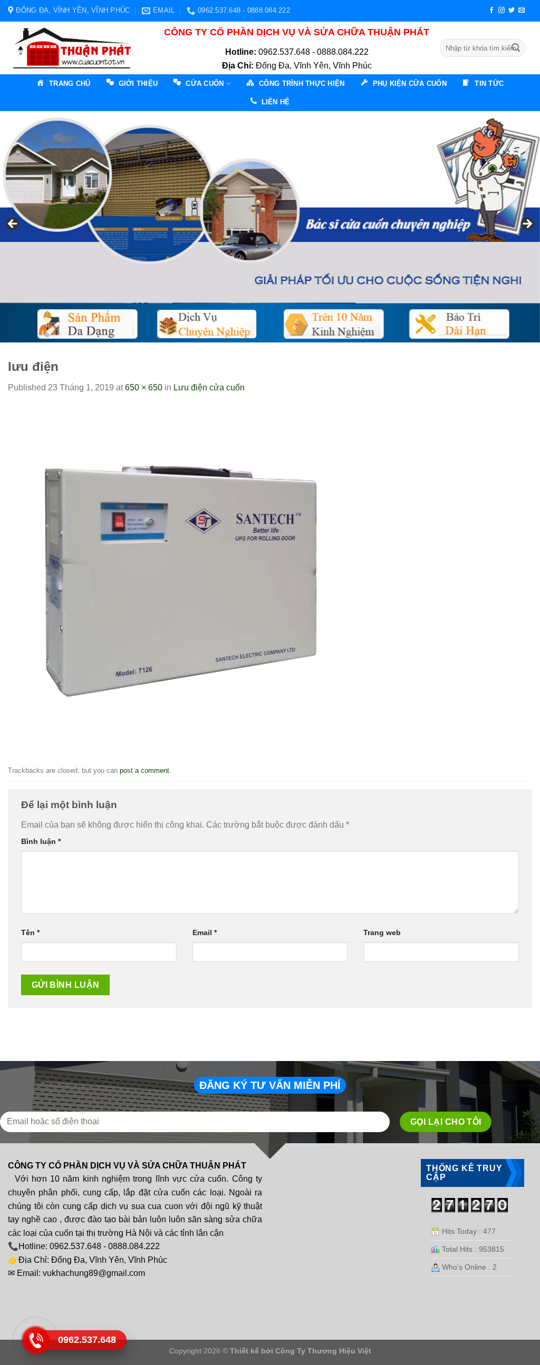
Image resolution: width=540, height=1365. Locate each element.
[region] (270, 226)
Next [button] (527, 224)
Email (204, 932)
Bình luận (41, 841)
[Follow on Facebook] (491, 10)
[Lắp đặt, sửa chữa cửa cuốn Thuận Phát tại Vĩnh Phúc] (75, 48)
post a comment (144, 770)
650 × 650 (143, 387)
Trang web (382, 932)
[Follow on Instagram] (501, 10)
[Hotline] (35, 1340)
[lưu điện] (179, 577)
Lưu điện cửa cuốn (209, 387)
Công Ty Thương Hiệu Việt (323, 1351)
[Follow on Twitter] (511, 10)
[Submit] (516, 48)
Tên (30, 932)
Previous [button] (13, 224)
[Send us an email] (521, 10)
